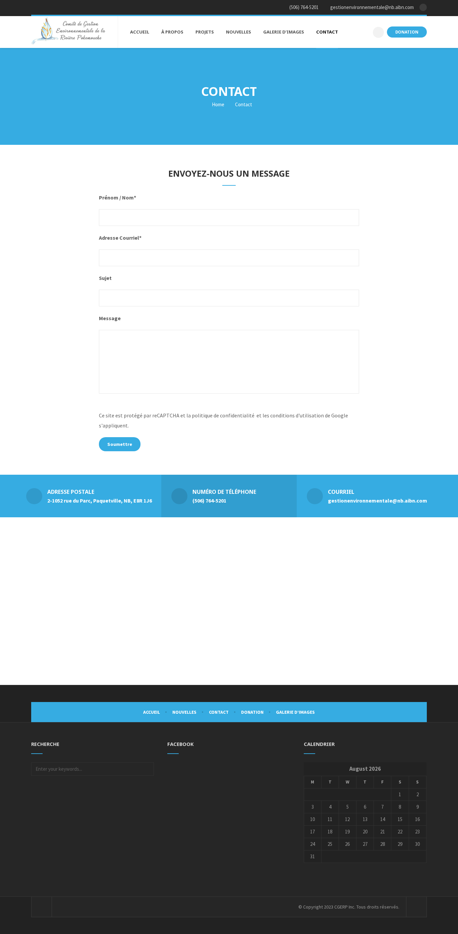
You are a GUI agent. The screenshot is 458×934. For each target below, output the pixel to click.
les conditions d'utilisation (293, 415)
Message (110, 318)
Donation (252, 712)
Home (217, 104)
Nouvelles (184, 712)
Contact (219, 712)
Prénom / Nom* (117, 197)
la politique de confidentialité (220, 415)
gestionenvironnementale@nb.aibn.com (377, 500)
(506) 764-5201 (209, 500)
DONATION (406, 32)
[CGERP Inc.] (68, 30)
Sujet (105, 278)
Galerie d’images (295, 712)
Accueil (151, 712)
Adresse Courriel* (120, 237)
